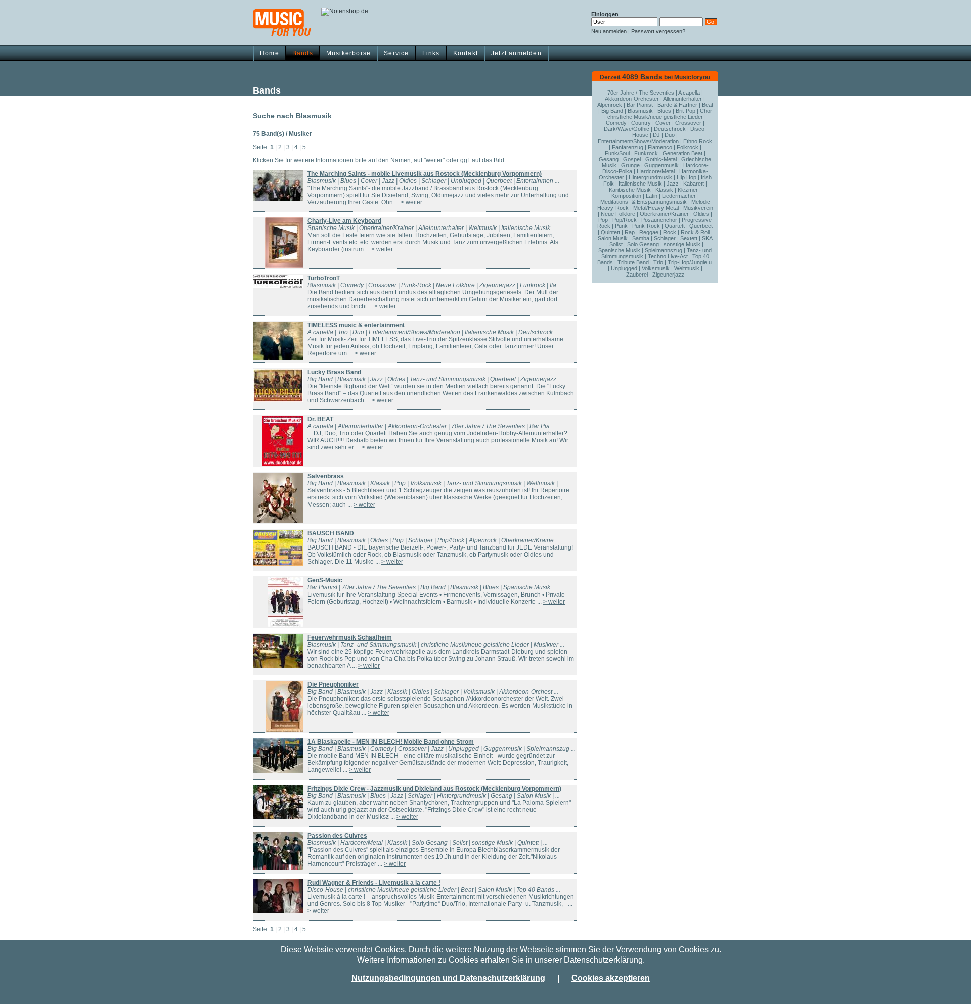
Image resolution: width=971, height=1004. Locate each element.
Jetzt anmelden (516, 53)
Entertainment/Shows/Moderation (638, 141)
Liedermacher (679, 196)
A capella (689, 92)
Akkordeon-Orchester (632, 99)
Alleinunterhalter (682, 99)
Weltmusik (686, 268)
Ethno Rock (697, 141)
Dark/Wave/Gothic (626, 129)
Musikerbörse (348, 53)
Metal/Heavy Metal (656, 208)
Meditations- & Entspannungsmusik (643, 202)
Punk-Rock (646, 226)
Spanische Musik (619, 250)
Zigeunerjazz (668, 274)
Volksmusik (656, 268)
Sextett (688, 238)
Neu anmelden (609, 31)
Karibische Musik (630, 190)
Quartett (675, 226)
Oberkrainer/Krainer (664, 214)
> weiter (411, 202)
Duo (670, 135)
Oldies (701, 214)
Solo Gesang (643, 244)
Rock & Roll (695, 232)
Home (269, 53)
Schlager (665, 238)
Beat (707, 105)
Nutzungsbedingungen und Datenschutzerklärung (448, 978)
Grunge (630, 165)
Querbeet (701, 226)
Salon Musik (613, 238)
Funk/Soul (617, 153)
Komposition (626, 196)
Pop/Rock (624, 220)
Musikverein (698, 208)
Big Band (612, 111)
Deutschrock (670, 129)
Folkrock (687, 147)
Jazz (673, 183)
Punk (621, 226)
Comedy (616, 123)
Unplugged (624, 268)
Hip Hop (686, 177)
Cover (663, 123)
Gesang (609, 159)
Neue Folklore (618, 214)
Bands (302, 53)
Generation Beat (682, 153)
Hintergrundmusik (650, 177)
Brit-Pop (685, 111)
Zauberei (637, 274)
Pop (603, 220)
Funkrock (646, 153)
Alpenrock (609, 105)
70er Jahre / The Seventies (640, 92)
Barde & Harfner (677, 105)
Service (396, 53)
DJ (656, 135)
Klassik (664, 190)
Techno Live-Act (668, 256)
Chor (706, 111)
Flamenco (660, 147)
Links (431, 53)
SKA (707, 238)
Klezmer (688, 190)
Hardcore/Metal (656, 171)
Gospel (632, 159)
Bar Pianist (640, 105)
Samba (640, 238)
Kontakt (465, 53)
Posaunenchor (659, 220)
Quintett (610, 232)
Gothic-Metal (661, 159)
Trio (658, 262)
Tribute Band (633, 262)
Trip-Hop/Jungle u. (690, 262)
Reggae (648, 232)
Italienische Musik (640, 183)
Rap (630, 232)
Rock (669, 232)
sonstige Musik (682, 244)
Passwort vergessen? (658, 31)
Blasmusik (640, 111)
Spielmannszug (663, 250)
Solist (616, 244)
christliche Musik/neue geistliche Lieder (655, 117)
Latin (651, 196)
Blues (664, 111)
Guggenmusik (661, 165)
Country (641, 123)
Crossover (688, 123)
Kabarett (693, 183)
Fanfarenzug (627, 147)
